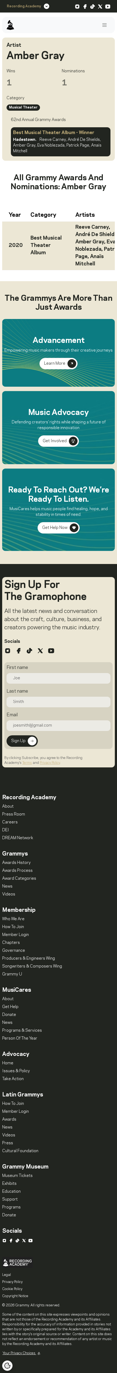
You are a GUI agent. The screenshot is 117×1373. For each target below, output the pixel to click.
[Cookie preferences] (7, 1365)
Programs (11, 1207)
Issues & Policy (16, 1071)
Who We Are (13, 919)
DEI (5, 830)
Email (12, 715)
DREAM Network (17, 838)
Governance (13, 951)
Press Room (13, 814)
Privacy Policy (50, 762)
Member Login (15, 935)
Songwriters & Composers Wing (32, 966)
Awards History (16, 863)
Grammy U (12, 974)
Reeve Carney (92, 227)
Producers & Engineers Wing (28, 958)
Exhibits (9, 1184)
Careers (10, 822)
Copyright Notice (15, 1296)
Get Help (10, 1007)
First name (17, 667)
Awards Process (17, 871)
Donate (9, 1015)
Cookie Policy (12, 1289)
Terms (27, 762)
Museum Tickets (17, 1176)
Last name (17, 691)
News (7, 886)
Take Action (13, 1079)
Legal (6, 1274)
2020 (16, 245)
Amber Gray (89, 242)
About (8, 806)
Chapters (11, 943)
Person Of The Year (19, 1038)
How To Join (13, 927)
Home (7, 1063)
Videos (8, 894)
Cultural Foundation (20, 1151)
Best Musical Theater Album (46, 245)
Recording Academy (24, 6)
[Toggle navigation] (104, 25)
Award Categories (19, 879)
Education (11, 1192)
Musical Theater (23, 107)
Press (7, 1143)
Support (10, 1199)
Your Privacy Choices (19, 1353)
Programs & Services (22, 1031)
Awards (9, 1119)
